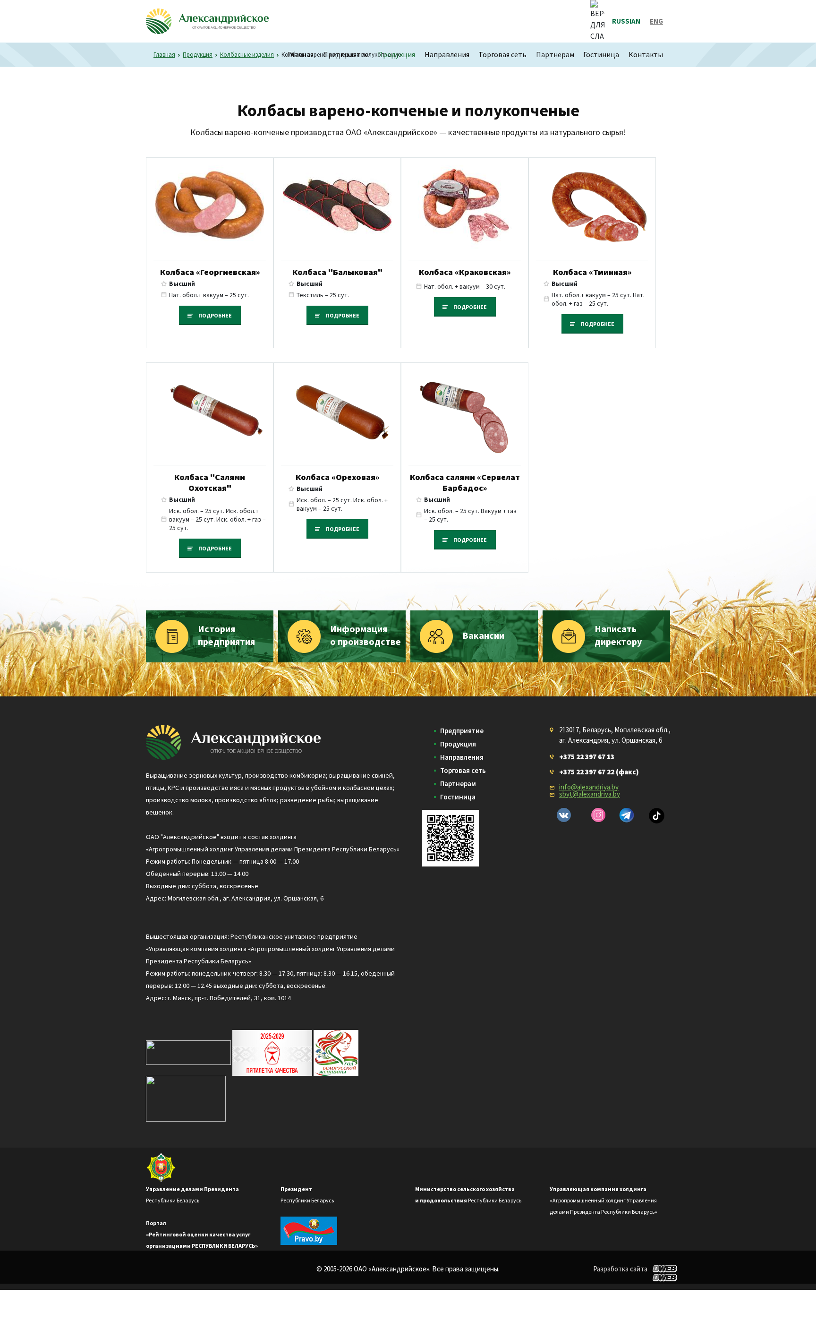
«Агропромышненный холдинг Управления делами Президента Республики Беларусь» (603, 1200)
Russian (626, 21)
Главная (301, 54)
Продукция (396, 54)
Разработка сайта (620, 1268)
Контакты (646, 54)
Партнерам (555, 54)
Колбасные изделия (247, 55)
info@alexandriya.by (589, 786)
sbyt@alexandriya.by (589, 793)
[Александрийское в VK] (564, 815)
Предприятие (346, 54)
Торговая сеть (502, 54)
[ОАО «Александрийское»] (233, 741)
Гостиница (601, 54)
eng (656, 21)
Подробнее (215, 315)
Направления (447, 54)
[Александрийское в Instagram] (598, 815)
